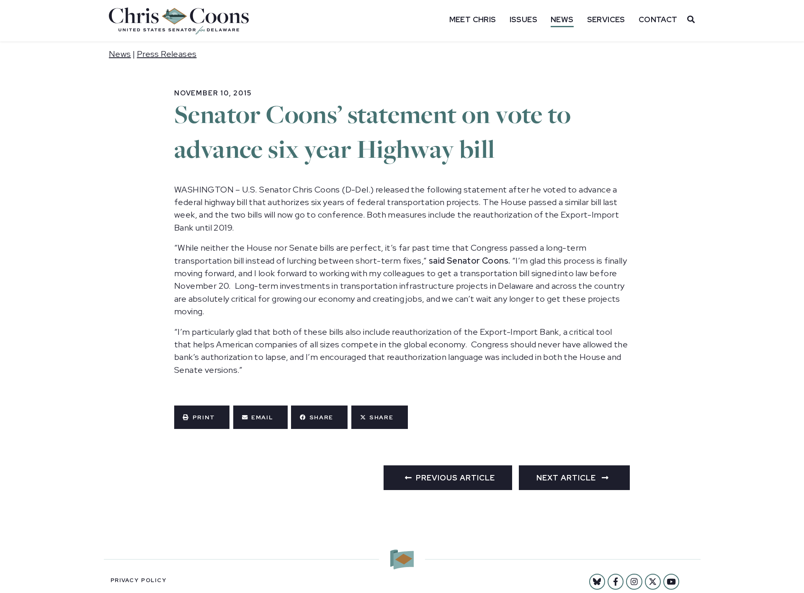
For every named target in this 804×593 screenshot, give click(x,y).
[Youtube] (671, 582)
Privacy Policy (139, 580)
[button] (201, 417)
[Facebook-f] (616, 582)
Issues (523, 19)
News (562, 19)
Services (606, 19)
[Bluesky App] (597, 582)
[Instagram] (634, 582)
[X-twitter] (653, 582)
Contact (658, 19)
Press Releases (167, 54)
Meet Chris (472, 19)
